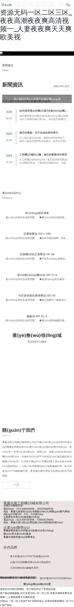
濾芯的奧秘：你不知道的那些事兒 (38, 132)
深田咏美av (38, 600)
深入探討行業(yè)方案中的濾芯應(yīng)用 (37, 98)
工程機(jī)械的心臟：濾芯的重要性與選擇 (43, 154)
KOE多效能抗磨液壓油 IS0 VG (37, 295)
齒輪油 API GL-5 (37, 316)
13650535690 (45, 519)
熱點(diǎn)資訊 (61, 86)
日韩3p (4, 600)
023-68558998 (25, 519)
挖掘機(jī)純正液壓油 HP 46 (37, 254)
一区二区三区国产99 (20, 600)
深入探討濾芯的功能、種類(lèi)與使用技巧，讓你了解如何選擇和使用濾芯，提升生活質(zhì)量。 (43, 141)
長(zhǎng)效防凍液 (37, 213)
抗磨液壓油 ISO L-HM (37, 233)
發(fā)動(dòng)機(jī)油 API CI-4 (37, 275)
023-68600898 (25, 508)
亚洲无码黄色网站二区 (57, 600)
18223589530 (45, 508)
